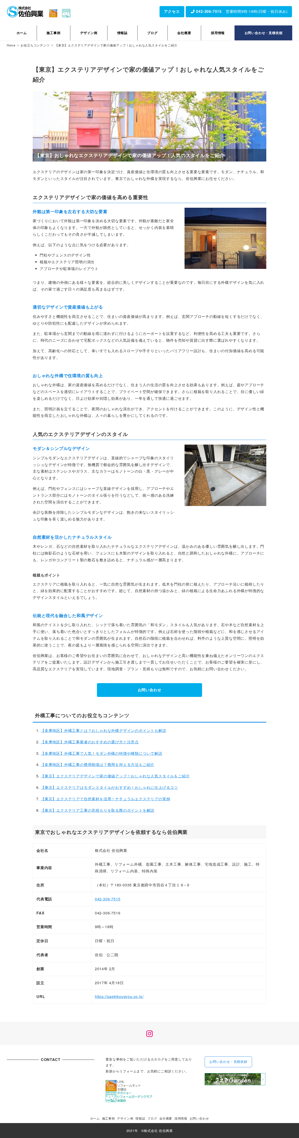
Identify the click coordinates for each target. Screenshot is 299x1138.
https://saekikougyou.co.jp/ (119, 996)
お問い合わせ (149, 689)
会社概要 (165, 1118)
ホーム (95, 1118)
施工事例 (108, 1118)
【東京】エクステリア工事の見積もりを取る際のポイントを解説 (97, 810)
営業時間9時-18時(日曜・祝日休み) (241, 11)
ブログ (152, 1118)
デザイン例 (125, 1118)
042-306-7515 (108, 899)
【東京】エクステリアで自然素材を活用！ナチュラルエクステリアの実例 (105, 798)
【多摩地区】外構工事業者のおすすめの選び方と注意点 (90, 742)
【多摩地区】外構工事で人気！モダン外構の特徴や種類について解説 (101, 753)
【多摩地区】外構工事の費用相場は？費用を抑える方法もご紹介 (97, 764)
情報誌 (140, 1118)
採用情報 (180, 1118)
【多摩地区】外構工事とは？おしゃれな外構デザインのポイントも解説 (103, 730)
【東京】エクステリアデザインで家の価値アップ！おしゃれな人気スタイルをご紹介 (115, 776)
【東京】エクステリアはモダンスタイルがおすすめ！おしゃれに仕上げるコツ (109, 787)
